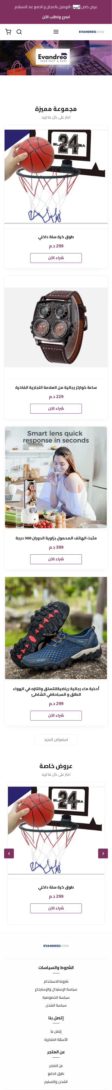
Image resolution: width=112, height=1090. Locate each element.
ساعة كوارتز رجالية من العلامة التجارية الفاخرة (56, 387)
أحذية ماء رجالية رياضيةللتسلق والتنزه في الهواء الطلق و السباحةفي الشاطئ (56, 691)
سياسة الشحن (56, 1005)
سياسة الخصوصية (56, 997)
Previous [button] (103, 853)
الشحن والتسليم (56, 1082)
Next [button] (9, 853)
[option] (56, 853)
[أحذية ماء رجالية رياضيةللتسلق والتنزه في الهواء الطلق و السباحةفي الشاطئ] (56, 628)
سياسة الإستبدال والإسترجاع (56, 989)
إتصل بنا (56, 1031)
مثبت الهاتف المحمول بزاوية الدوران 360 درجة (56, 538)
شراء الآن (56, 257)
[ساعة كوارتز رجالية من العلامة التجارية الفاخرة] (56, 327)
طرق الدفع (56, 1073)
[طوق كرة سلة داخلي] (56, 176)
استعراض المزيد (56, 739)
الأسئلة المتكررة (56, 1039)
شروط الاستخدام (56, 981)
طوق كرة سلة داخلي (56, 237)
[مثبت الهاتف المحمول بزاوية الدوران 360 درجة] (56, 478)
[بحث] (19, 32)
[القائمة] (56, 32)
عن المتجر (56, 1066)
